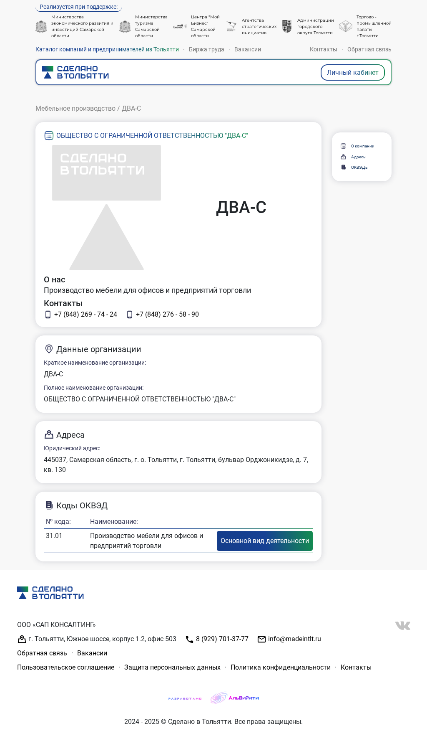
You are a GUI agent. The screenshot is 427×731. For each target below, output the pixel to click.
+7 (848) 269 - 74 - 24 (85, 314)
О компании (362, 146)
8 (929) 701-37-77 (221, 639)
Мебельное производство (75, 108)
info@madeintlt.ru (293, 639)
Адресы (359, 157)
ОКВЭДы (360, 167)
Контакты (323, 49)
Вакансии (247, 49)
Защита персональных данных (172, 667)
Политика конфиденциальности (281, 667)
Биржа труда (206, 49)
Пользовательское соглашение (65, 667)
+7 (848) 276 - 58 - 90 (167, 314)
